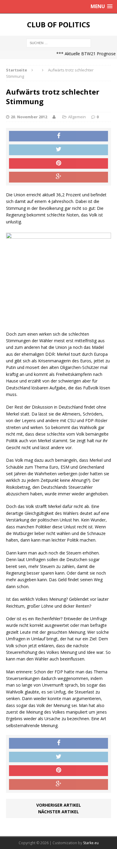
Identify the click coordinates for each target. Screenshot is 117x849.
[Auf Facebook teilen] (58, 136)
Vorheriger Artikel (58, 805)
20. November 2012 (29, 116)
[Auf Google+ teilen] (58, 177)
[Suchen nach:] (58, 42)
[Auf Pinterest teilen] (58, 163)
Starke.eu (91, 842)
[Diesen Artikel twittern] (58, 149)
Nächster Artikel (58, 811)
